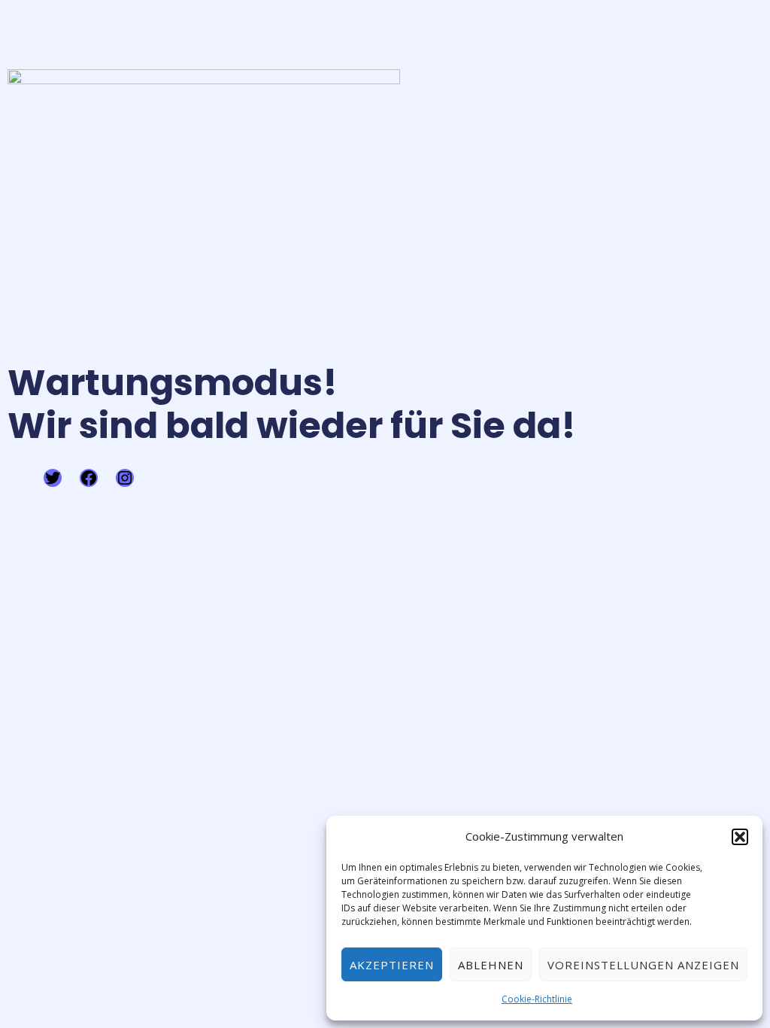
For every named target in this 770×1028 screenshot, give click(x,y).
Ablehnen (490, 964)
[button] (739, 836)
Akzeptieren (392, 964)
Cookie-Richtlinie (537, 999)
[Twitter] (53, 478)
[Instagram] (125, 478)
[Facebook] (89, 478)
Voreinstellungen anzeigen (643, 964)
